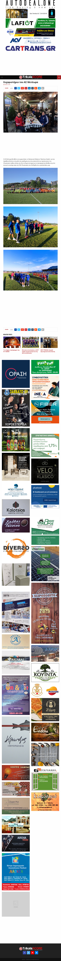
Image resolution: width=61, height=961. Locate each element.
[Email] (36, 952)
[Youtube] (32, 952)
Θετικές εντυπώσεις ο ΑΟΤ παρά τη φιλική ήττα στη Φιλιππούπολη (30, 351)
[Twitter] (28, 952)
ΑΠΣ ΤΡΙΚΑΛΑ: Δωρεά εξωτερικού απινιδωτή (48, 350)
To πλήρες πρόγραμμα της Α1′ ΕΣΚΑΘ (11, 350)
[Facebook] (24, 952)
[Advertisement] (30, 64)
